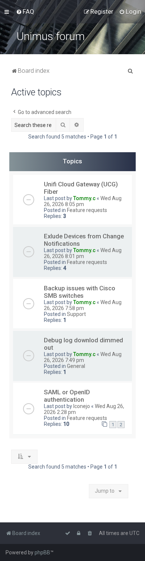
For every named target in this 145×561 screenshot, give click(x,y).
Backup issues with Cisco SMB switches (79, 291)
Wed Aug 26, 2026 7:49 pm (83, 357)
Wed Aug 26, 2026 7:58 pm (83, 305)
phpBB (42, 552)
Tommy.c (84, 198)
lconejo (81, 406)
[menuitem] (25, 11)
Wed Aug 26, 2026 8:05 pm (83, 201)
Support (76, 314)
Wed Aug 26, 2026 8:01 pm (83, 253)
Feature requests (87, 210)
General (76, 366)
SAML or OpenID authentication (67, 395)
